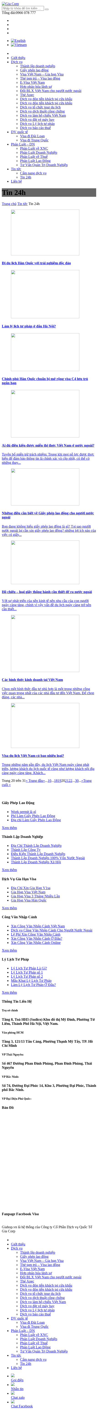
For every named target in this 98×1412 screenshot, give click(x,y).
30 (77, 781)
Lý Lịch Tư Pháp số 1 (27, 972)
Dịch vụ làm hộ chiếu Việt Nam (43, 115)
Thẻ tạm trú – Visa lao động (40, 78)
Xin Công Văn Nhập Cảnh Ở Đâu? (36, 938)
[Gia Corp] (10, 4)
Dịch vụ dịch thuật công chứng (42, 111)
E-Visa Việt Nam (32, 82)
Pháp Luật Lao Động (35, 161)
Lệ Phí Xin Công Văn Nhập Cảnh (35, 934)
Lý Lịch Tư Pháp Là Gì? (29, 968)
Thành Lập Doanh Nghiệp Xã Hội (36, 862)
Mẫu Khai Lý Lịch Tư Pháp (31, 981)
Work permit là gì (23, 812)
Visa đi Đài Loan (32, 136)
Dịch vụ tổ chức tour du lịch (40, 107)
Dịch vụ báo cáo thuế (35, 128)
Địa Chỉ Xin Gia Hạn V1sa (30, 888)
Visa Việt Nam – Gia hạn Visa (42, 74)
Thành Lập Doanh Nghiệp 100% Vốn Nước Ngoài (48, 858)
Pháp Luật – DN (23, 144)
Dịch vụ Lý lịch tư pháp (37, 124)
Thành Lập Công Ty (26, 850)
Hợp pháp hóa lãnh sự (36, 87)
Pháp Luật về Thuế (34, 157)
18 (56, 781)
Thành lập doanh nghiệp (37, 66)
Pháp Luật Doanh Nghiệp (38, 152)
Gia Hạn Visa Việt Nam (28, 892)
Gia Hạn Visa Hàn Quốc (28, 900)
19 (59, 781)
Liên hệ (16, 181)
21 (67, 781)
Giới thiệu (18, 58)
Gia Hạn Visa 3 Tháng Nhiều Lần (35, 896)
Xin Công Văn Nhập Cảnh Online (36, 943)
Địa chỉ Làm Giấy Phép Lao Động (36, 820)
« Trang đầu (34, 781)
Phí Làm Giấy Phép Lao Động (33, 816)
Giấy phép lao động (34, 70)
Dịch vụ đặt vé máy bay (37, 119)
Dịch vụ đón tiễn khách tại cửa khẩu (46, 99)
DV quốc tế (19, 132)
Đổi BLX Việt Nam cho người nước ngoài (50, 91)
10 (49, 781)
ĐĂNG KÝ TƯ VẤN (49, 794)
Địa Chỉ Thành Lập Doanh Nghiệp (36, 846)
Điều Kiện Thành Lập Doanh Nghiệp (38, 854)
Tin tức (16, 169)
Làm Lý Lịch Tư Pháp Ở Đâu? (33, 985)
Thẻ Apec (27, 95)
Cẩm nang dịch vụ (33, 173)
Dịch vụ (17, 62)
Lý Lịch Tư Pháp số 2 (27, 976)
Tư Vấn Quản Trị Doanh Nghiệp (44, 165)
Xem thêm (9, 828)
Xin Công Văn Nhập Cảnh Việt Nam (38, 926)
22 (70, 781)
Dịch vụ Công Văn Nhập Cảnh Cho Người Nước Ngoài (51, 930)
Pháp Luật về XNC (34, 148)
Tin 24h (25, 177)
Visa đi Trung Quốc (34, 140)
